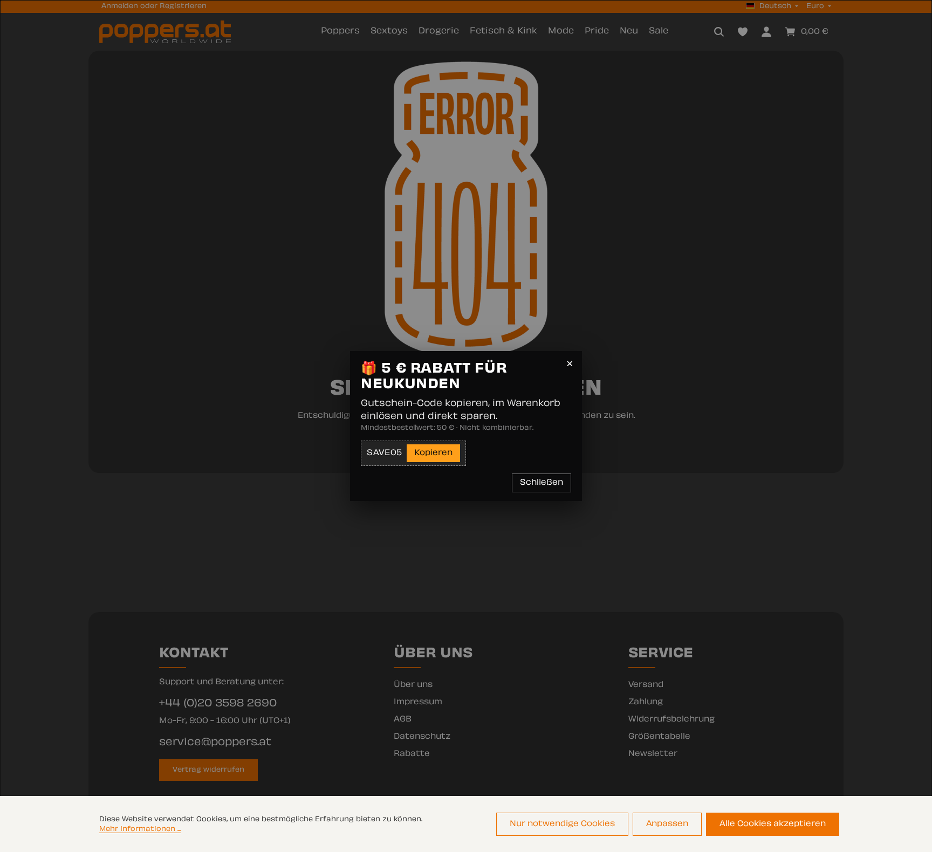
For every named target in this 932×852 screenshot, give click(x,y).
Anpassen (667, 824)
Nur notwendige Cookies (562, 824)
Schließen (541, 483)
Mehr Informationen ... (140, 829)
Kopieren (433, 453)
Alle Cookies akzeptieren (772, 824)
